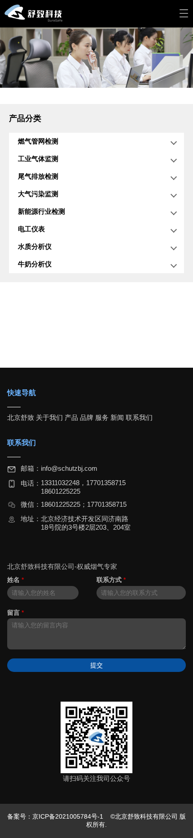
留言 (15, 612)
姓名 (15, 579)
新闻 (117, 417)
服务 (102, 417)
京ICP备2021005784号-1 (68, 816)
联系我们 (139, 417)
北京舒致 (20, 417)
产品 (71, 417)
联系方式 (111, 579)
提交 (96, 665)
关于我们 (49, 417)
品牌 (86, 417)
